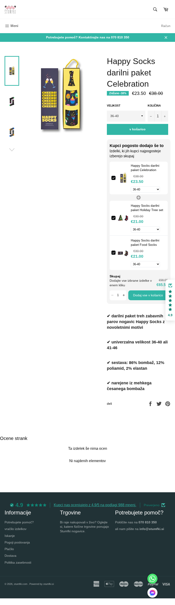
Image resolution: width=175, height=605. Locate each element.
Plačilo (9, 549)
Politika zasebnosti (18, 562)
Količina (154, 105)
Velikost (113, 105)
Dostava (10, 555)
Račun (165, 26)
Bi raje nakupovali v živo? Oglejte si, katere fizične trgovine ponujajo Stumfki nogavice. (84, 526)
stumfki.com (21, 584)
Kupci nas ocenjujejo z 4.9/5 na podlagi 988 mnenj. (95, 505)
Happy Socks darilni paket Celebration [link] (145, 168)
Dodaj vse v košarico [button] (148, 295)
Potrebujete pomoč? (19, 522)
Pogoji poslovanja (17, 542)
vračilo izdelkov (15, 529)
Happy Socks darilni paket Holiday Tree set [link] (147, 208)
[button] (112, 295)
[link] (123, 178)
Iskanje (10, 536)
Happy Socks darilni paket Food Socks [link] (145, 242)
